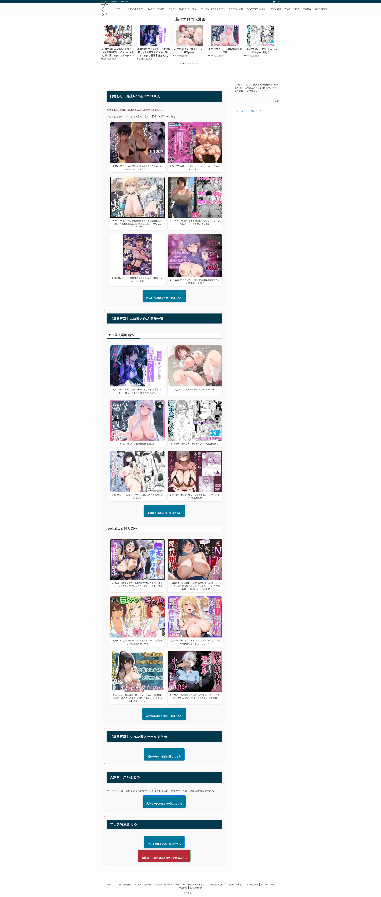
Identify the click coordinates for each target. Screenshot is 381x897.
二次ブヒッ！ (104, 8)
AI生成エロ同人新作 (142, 884)
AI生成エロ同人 (268, 884)
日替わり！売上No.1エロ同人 (167, 884)
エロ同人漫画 (252, 884)
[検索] (278, 1)
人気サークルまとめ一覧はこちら (164, 803)
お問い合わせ (196, 888)
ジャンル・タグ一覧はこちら (248, 111)
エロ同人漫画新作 (123, 884)
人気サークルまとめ (234, 884)
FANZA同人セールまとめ (193, 884)
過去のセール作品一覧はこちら (164, 756)
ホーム (109, 884)
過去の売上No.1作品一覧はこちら (164, 298)
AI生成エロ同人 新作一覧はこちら (164, 716)
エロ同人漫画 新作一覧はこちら (164, 513)
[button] (181, 63)
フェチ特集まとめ (215, 884)
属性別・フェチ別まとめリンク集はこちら (164, 857)
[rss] (274, 1)
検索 (277, 101)
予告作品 (183, 888)
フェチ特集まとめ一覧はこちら (164, 844)
